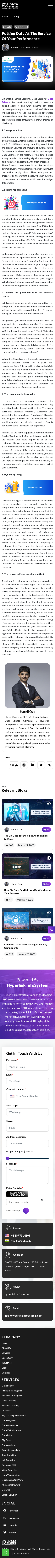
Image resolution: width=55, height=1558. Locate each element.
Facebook (13, 1510)
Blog (16, 16)
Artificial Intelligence (12, 1390)
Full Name (12, 1060)
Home (5, 16)
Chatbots (6, 1410)
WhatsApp (12, 1105)
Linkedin (13, 1525)
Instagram (14, 1518)
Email (9, 1074)
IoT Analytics (8, 1460)
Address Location (16, 1136)
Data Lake (7, 1435)
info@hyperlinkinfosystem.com (23, 1315)
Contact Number (16, 1089)
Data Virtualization (11, 1430)
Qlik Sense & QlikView (12, 1480)
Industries (7, 1362)
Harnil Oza (16, 47)
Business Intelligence (12, 1395)
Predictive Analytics (11, 1450)
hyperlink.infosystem (17, 1294)
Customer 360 (9, 1465)
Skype (9, 1121)
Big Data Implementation (14, 1415)
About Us (6, 1348)
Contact (6, 1372)
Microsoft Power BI (11, 1484)
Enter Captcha (14, 1188)
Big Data (46, 830)
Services (6, 1352)
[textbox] (12, 1096)
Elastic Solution (9, 1494)
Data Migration (9, 1420)
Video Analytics (9, 1470)
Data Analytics (9, 1445)
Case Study (7, 1357)
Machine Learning (10, 1405)
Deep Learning (9, 1400)
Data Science (8, 1385)
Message (11, 1163)
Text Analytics (9, 1455)
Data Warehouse (10, 1425)
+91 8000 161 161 (21, 1240)
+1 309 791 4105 (20, 1235)
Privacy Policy (21, 1553)
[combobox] (12, 1096)
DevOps (6, 1489)
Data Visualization (11, 1475)
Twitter (12, 1532)
